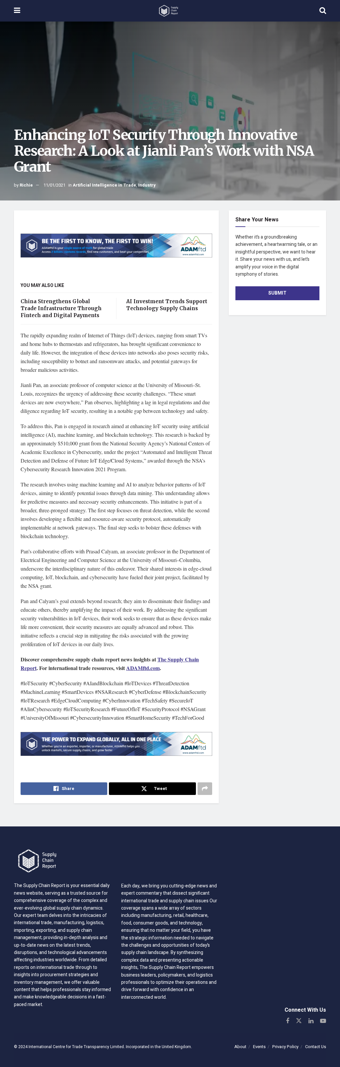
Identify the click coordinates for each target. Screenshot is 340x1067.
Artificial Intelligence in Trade (104, 185)
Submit (277, 293)
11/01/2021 (54, 185)
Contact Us (315, 1046)
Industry (147, 185)
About (240, 1046)
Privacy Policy (285, 1046)
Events (259, 1046)
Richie (26, 185)
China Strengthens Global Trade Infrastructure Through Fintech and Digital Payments (61, 308)
